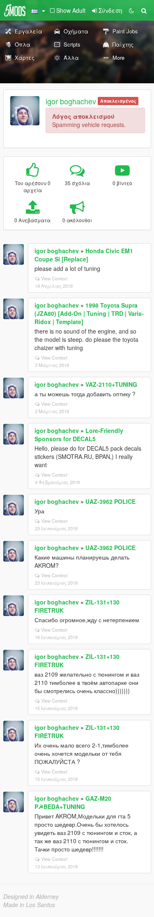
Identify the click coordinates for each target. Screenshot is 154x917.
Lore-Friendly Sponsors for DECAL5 (78, 434)
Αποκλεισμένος (118, 101)
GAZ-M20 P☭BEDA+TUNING (72, 802)
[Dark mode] (131, 10)
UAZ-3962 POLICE (110, 501)
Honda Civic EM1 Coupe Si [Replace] (83, 255)
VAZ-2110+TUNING (111, 384)
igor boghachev (71, 101)
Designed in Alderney (31, 896)
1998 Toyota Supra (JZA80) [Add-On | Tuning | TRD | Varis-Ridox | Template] (89, 313)
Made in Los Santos (29, 905)
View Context (54, 278)
